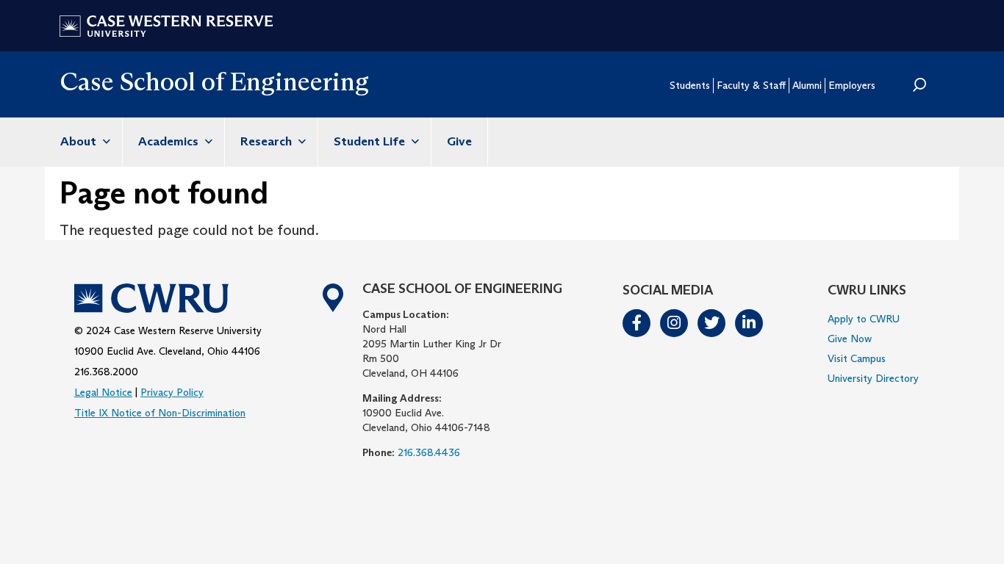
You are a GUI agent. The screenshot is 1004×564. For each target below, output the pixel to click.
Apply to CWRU (864, 318)
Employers (851, 85)
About (79, 141)
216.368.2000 (106, 371)
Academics (169, 141)
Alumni (807, 85)
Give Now (850, 338)
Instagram (674, 323)
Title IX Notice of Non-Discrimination (159, 412)
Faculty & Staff (751, 85)
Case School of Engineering (214, 81)
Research (267, 141)
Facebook (637, 323)
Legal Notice (103, 392)
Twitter (712, 323)
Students (690, 85)
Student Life (371, 141)
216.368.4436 (429, 452)
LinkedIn (749, 323)
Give (459, 141)
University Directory (873, 378)
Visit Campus (857, 358)
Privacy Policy (172, 392)
